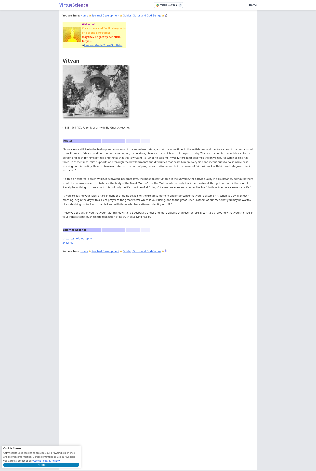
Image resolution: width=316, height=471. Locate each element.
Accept (41, 465)
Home (253, 5)
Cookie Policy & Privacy (46, 460)
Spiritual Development (105, 15)
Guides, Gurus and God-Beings (142, 15)
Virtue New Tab (168, 4)
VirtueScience (73, 5)
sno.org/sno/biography (77, 238)
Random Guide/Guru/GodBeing (103, 45)
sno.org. (68, 243)
